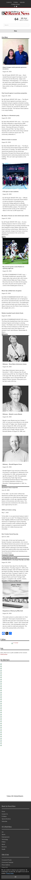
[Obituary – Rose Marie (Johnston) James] (15, 348)
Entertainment (5, 837)
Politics (4, 842)
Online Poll (5, 867)
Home (3, 811)
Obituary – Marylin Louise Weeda (12, 414)
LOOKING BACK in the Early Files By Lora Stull (15, 559)
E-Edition (16, 2)
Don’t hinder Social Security (10, 534)
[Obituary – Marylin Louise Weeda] (15, 398)
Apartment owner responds (10, 487)
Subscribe (22, 2)
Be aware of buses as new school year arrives (15, 215)
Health (3, 849)
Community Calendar (7, 862)
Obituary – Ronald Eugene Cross (12, 464)
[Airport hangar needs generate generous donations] (15, 51)
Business (4, 846)
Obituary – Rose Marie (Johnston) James (15, 364)
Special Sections (6, 819)
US (2, 832)
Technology (5, 839)
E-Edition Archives (15, 4)
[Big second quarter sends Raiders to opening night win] (15, 251)
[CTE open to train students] (15, 176)
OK (15, 877)
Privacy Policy (10, 873)
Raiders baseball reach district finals (12, 313)
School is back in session (9, 139)
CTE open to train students (11, 191)
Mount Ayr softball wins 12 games (12, 290)
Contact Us (9, 2)
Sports (3, 834)
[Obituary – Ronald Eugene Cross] (15, 448)
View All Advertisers (15, 796)
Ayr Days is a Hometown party (10, 115)
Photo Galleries (6, 865)
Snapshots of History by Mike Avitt (13, 611)
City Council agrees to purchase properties (14, 93)
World (3, 844)
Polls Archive (3, 654)
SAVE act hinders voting (9, 510)
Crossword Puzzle (7, 860)
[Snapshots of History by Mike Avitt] (15, 595)
